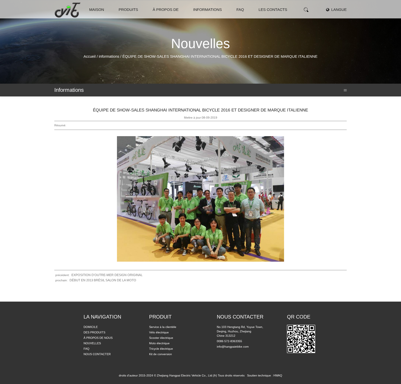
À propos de (166, 10)
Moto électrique (134, 16)
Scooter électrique (161, 337)
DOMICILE (91, 327)
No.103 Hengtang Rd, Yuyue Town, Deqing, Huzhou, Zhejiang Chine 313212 (240, 331)
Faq (240, 10)
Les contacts (273, 10)
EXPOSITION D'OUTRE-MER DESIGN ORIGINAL (106, 275)
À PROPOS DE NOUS (98, 337)
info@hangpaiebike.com (233, 346)
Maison (96, 10)
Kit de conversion (160, 354)
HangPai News (203, 17)
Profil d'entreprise (165, 17)
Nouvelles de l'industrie (209, 16)
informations (207, 10)
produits (128, 10)
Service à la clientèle (162, 327)
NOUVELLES (92, 343)
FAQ (86, 348)
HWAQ (277, 375)
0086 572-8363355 (229, 341)
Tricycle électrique (161, 348)
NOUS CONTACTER (97, 354)
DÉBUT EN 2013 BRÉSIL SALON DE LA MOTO (103, 280)
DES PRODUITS (94, 332)
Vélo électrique (129, 17)
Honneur (168, 16)
